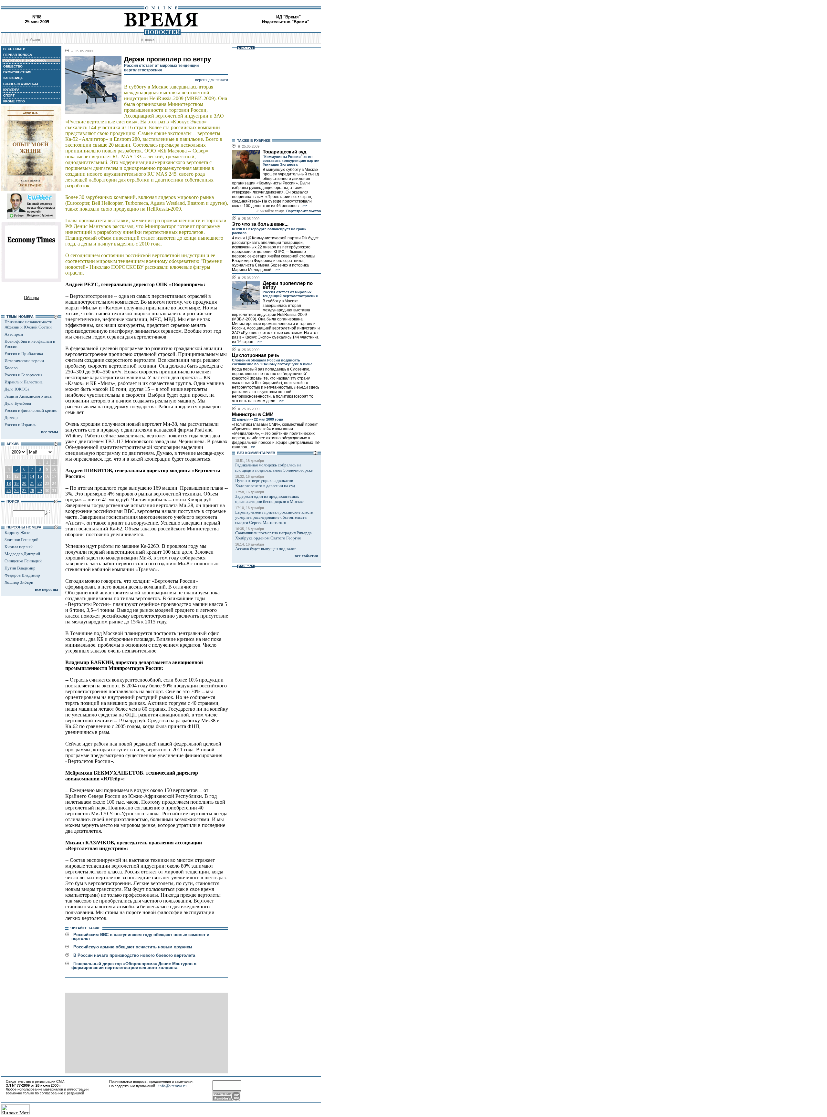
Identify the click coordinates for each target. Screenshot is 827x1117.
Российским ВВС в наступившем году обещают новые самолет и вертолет (140, 936)
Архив (35, 39)
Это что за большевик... (260, 224)
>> (304, 206)
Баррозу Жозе (17, 532)
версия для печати (211, 79)
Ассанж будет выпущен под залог (265, 548)
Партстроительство (303, 211)
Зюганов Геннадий (21, 539)
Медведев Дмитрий (22, 553)
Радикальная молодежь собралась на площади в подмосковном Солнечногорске (274, 468)
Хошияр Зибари (19, 582)
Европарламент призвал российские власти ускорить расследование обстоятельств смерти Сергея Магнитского (274, 517)
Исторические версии (24, 360)
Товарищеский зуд (285, 151)
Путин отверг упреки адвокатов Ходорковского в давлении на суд (265, 483)
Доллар (11, 417)
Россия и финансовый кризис (31, 410)
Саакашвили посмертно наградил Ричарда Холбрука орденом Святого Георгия (273, 535)
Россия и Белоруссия (23, 374)
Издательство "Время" (285, 21)
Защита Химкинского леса (28, 396)
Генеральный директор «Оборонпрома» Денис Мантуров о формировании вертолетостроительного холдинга (133, 965)
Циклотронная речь (255, 355)
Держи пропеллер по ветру (288, 285)
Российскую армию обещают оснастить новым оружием (132, 947)
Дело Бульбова (18, 403)
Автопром (14, 334)
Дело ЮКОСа (17, 389)
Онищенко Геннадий (23, 560)
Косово (11, 367)
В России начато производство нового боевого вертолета (134, 955)
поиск (149, 39)
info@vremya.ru (172, 1085)
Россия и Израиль (20, 424)
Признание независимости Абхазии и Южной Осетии (28, 324)
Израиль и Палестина (24, 382)
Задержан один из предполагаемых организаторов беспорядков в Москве (269, 499)
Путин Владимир (20, 568)
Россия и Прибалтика (24, 353)
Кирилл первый (19, 546)
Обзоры (31, 297)
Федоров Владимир (22, 575)
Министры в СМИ (253, 414)
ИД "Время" (288, 17)
